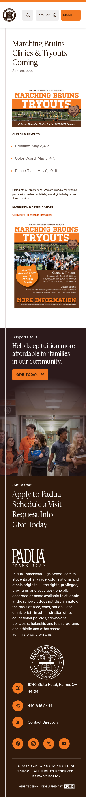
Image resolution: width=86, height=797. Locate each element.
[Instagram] (33, 743)
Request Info (32, 514)
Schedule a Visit (37, 503)
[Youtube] (64, 743)
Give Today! (27, 375)
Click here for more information (32, 214)
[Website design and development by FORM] (46, 787)
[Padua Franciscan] (5, 15)
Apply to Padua (36, 493)
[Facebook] (17, 743)
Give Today (29, 524)
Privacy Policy (46, 776)
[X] (48, 743)
